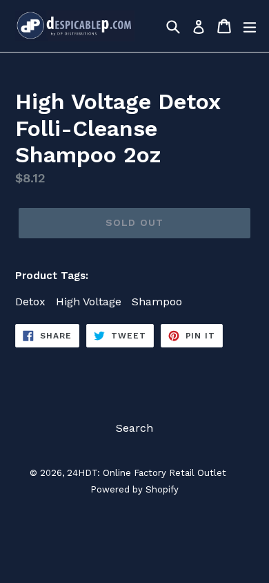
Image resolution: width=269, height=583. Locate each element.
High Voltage (88, 301)
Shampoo (157, 301)
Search (134, 427)
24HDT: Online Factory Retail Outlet (146, 473)
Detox (30, 301)
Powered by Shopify (134, 489)
